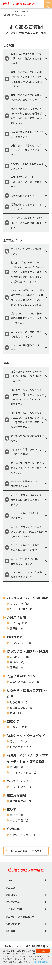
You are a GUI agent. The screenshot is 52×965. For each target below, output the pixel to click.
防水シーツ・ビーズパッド (26, 735)
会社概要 (10, 931)
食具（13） (16, 713)
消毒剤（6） (17, 767)
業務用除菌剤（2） (21, 801)
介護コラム (12, 894)
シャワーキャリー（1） (24, 835)
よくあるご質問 (14, 909)
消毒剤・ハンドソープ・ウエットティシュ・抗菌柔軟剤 (27, 758)
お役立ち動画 (13, 902)
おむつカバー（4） (21, 643)
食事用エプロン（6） (22, 707)
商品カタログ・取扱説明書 (20, 916)
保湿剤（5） (17, 667)
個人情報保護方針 (35, 946)
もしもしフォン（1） (22, 787)
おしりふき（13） (20, 604)
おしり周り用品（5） (22, 609)
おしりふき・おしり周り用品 (27, 598)
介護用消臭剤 (16, 617)
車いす (11, 809)
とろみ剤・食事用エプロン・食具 (27, 693)
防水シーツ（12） (20, 741)
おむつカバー (16, 637)
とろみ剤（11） (19, 702)
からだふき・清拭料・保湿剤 (27, 651)
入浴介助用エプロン (21, 676)
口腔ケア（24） (19, 727)
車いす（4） (17, 815)
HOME (9, 880)
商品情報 (10, 887)
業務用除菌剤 (16, 795)
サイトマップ (11, 946)
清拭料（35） (18, 662)
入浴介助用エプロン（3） (25, 682)
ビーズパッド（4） (21, 746)
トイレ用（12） (19, 623)
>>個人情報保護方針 (40, 962)
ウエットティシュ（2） (24, 772)
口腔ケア (13, 721)
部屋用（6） (17, 628)
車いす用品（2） (20, 820)
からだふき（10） (20, 657)
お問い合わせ (13, 923)
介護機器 (13, 829)
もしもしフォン (18, 781)
